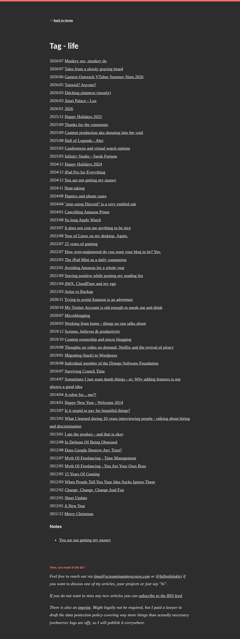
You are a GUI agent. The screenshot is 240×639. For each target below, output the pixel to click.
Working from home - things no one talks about (105, 323)
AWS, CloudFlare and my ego (90, 283)
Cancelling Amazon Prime (87, 212)
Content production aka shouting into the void (104, 132)
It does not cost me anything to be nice (98, 227)
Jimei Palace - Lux (81, 100)
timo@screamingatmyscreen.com (122, 576)
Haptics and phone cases (85, 196)
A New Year (74, 505)
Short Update (76, 497)
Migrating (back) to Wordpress (91, 355)
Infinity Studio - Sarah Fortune (91, 156)
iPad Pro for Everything (85, 172)
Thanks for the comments (86, 124)
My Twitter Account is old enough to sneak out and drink (113, 307)
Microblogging (77, 315)
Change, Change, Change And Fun (94, 490)
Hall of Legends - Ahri (84, 140)
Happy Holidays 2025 (83, 116)
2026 (69, 108)
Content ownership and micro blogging (98, 339)
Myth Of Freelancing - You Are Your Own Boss (105, 466)
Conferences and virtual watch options (97, 148)
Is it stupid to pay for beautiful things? (97, 410)
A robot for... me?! (80, 394)
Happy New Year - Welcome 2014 (94, 402)
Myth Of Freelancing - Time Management (100, 458)
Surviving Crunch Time (85, 371)
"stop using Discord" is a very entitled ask (100, 204)
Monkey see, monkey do (86, 61)
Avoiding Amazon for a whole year (94, 267)
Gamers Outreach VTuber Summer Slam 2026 (104, 76)
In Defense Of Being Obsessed (91, 442)
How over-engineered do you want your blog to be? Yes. (113, 251)
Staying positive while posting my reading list (104, 275)
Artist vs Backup (78, 291)
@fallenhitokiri (169, 576)
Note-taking (74, 188)
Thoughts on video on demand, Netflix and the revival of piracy (119, 347)
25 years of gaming (81, 243)
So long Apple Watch (83, 220)
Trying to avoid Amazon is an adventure (98, 299)
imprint (84, 607)
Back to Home (63, 20)
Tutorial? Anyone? (80, 84)
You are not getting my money (90, 180)
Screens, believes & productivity (92, 331)
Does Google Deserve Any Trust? (93, 450)
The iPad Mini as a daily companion (96, 259)
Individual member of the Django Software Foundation (111, 363)
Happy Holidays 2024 (83, 164)
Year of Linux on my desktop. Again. (96, 235)
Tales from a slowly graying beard (94, 68)
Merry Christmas (78, 513)
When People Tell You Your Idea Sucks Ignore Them (110, 482)
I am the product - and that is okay (94, 434)
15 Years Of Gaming (82, 474)
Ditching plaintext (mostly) (88, 92)
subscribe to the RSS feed (160, 595)
